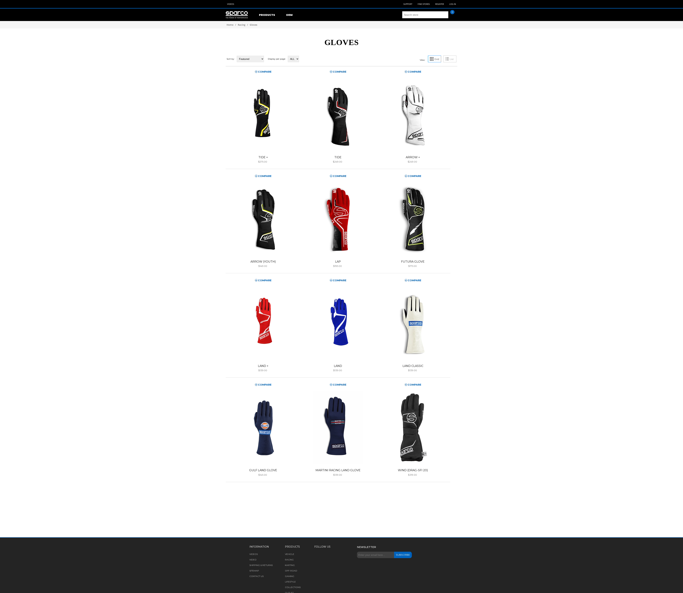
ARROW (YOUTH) (263, 261)
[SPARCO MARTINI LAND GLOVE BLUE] (338, 427)
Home (230, 24)
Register (439, 4)
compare (264, 71)
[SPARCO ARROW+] (412, 114)
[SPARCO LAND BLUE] (338, 323)
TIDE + (263, 157)
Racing (241, 24)
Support (407, 4)
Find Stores (424, 4)
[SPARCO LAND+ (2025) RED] (263, 323)
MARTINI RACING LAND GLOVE (338, 470)
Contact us (256, 576)
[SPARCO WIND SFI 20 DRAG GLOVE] (412, 427)
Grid (436, 59)
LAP (338, 261)
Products (267, 15)
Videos (230, 4)
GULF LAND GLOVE (263, 470)
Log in (452, 4)
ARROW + (413, 157)
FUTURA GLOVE (413, 261)
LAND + (263, 366)
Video (252, 559)
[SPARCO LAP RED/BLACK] (338, 218)
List (452, 59)
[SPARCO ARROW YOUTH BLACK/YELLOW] (263, 218)
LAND (338, 366)
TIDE (338, 157)
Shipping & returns (261, 565)
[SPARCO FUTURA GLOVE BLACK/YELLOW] (412, 218)
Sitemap (254, 570)
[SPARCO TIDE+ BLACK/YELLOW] (263, 114)
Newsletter (366, 547)
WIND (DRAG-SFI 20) (413, 470)
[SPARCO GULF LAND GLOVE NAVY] (263, 427)
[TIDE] (338, 114)
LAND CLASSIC (413, 366)
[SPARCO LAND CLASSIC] (412, 323)
